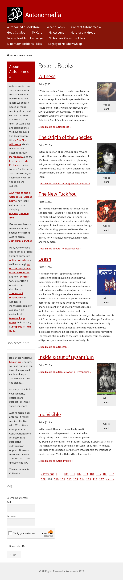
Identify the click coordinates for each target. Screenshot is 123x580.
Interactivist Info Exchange (25, 38)
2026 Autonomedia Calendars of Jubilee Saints (20, 197)
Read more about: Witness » (55, 126)
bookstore (15, 361)
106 (104, 474)
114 (82, 479)
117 (101, 479)
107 (111, 474)
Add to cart (106, 106)
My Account (56, 32)
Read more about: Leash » (54, 346)
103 (85, 474)
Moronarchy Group (82, 32)
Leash (44, 259)
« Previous (47, 474)
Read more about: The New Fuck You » (61, 248)
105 (98, 474)
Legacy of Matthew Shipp (65, 44)
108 (43, 479)
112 (69, 479)
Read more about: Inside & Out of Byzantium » (65, 371)
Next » (110, 479)
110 (56, 479)
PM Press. (24, 276)
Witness (46, 76)
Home (13, 55)
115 (88, 479)
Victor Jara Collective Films (67, 38)
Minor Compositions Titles (24, 44)
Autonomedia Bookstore (23, 27)
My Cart (37, 32)
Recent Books (55, 27)
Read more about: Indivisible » (57, 460)
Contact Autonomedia (86, 27)
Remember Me (17, 546)
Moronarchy (16, 156)
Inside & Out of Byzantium (66, 357)
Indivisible (49, 414)
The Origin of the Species (65, 137)
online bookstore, (19, 260)
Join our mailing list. (20, 240)
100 (66, 474)
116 (95, 479)
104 (92, 474)
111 (62, 479)
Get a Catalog (16, 32)
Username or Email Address (17, 500)
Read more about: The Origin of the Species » (65, 183)
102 (79, 474)
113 (75, 479)
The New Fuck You (57, 194)
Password (12, 516)
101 (72, 474)
